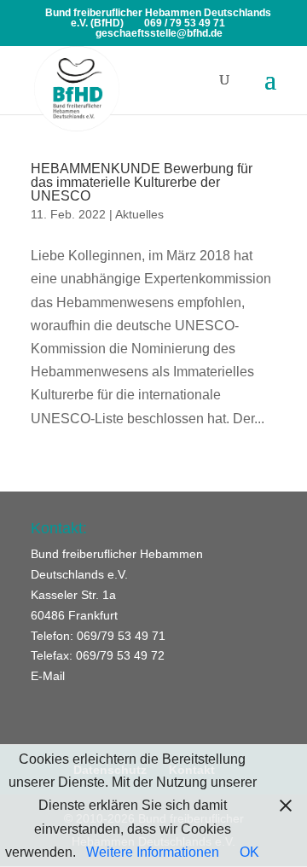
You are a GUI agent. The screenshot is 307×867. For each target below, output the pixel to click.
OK (249, 852)
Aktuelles (139, 214)
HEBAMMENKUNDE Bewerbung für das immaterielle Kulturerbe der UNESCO (141, 182)
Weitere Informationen (152, 852)
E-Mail (48, 676)
